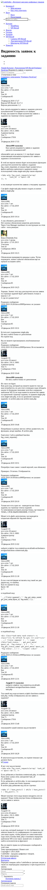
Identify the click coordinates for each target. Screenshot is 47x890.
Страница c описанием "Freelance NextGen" (19, 77)
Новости (9, 45)
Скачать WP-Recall (18, 39)
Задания (9, 34)
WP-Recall (15, 28)
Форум (8, 30)
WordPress (15, 26)
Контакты (5, 860)
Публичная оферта (8, 858)
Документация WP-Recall (21, 41)
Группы (9, 32)
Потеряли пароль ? (13, 879)
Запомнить (8, 876)
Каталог (9, 24)
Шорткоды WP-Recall (19, 43)
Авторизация (6, 881)
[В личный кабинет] (4, 83)
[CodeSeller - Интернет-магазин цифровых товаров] (22, 2)
